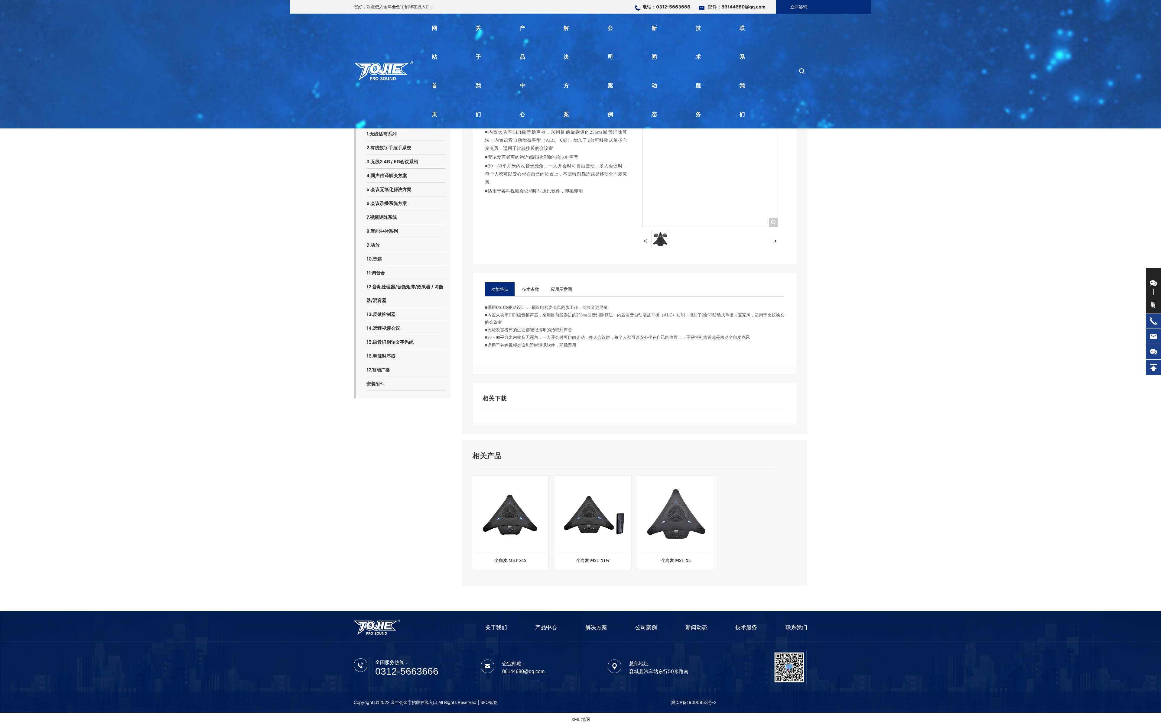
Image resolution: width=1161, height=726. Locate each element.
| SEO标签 (487, 702)
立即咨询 (798, 6)
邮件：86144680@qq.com (737, 7)
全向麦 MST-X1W (593, 560)
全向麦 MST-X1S (510, 560)
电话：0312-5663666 (666, 7)
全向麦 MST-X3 (676, 560)
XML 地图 (580, 719)
